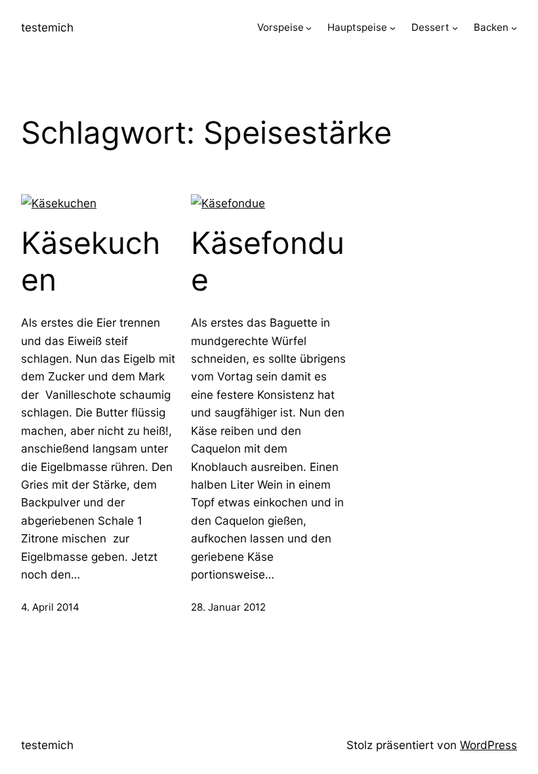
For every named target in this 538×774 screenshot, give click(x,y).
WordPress (488, 745)
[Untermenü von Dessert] (455, 28)
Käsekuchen (90, 261)
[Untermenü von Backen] (514, 28)
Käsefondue (267, 261)
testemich (47, 27)
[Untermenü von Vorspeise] (309, 28)
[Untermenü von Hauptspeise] (393, 28)
